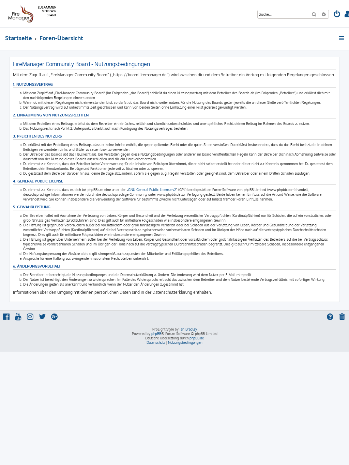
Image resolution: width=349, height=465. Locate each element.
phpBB (156, 334)
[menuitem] (337, 14)
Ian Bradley (188, 329)
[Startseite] (31, 13)
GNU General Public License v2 (152, 190)
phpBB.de (196, 338)
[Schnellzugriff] (342, 38)
